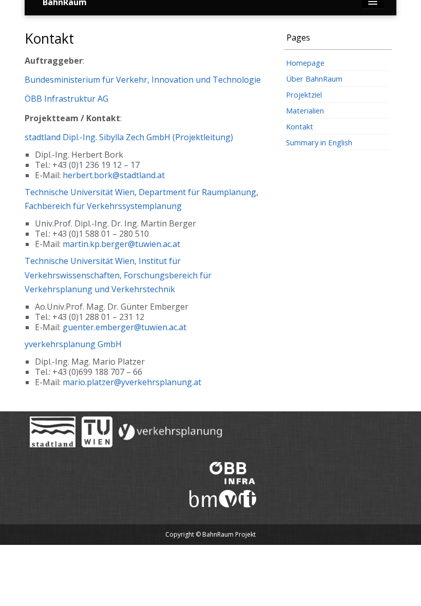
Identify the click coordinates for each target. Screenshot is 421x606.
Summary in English (319, 142)
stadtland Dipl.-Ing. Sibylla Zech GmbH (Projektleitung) (129, 137)
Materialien (305, 110)
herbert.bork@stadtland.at (114, 175)
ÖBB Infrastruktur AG (66, 98)
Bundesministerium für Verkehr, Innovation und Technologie (143, 79)
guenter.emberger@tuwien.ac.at (124, 327)
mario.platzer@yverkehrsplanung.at (132, 382)
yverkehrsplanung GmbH (73, 344)
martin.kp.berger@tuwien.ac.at (121, 244)
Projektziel (304, 94)
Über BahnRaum (314, 78)
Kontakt (299, 126)
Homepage (305, 63)
